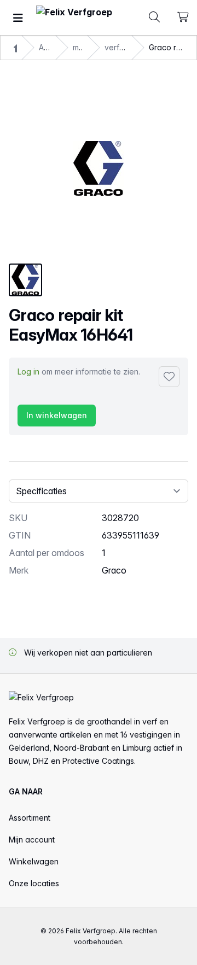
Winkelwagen (34, 861)
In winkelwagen (56, 415)
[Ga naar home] (74, 17)
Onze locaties (34, 883)
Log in (28, 371)
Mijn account (32, 839)
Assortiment (29, 817)
